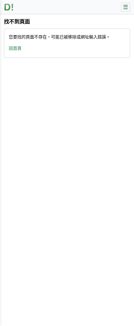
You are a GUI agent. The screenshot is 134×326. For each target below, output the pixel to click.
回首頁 (15, 48)
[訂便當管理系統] (9, 7)
